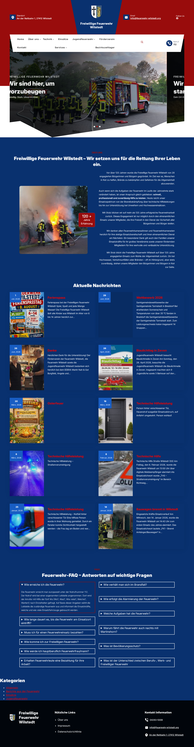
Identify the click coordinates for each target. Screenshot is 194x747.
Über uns (63, 719)
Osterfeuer (56, 403)
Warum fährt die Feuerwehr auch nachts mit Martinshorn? (129, 629)
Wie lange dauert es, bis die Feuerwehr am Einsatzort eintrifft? (56, 621)
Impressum (64, 725)
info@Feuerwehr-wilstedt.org (164, 727)
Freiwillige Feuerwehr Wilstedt (96, 25)
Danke (52, 350)
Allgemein (12, 687)
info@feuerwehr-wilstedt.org (145, 18)
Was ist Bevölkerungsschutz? (122, 646)
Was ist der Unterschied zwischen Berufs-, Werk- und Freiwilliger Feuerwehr (136, 662)
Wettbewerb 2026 (149, 297)
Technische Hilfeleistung (154, 403)
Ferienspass (56, 297)
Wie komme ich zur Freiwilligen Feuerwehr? (51, 641)
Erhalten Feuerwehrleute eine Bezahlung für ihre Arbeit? (52, 662)
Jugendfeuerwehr (17, 698)
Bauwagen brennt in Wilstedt (157, 509)
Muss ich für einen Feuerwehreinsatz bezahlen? (53, 632)
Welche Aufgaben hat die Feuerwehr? (127, 613)
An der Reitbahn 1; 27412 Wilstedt (166, 735)
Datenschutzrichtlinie (69, 731)
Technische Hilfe (148, 456)
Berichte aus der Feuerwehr (23, 691)
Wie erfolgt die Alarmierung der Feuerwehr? (131, 599)
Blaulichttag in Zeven (151, 350)
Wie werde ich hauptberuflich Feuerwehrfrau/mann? (56, 651)
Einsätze (11, 694)
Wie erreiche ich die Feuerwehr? (44, 584)
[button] (13, 88)
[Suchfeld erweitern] (142, 43)
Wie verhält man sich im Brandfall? (125, 584)
